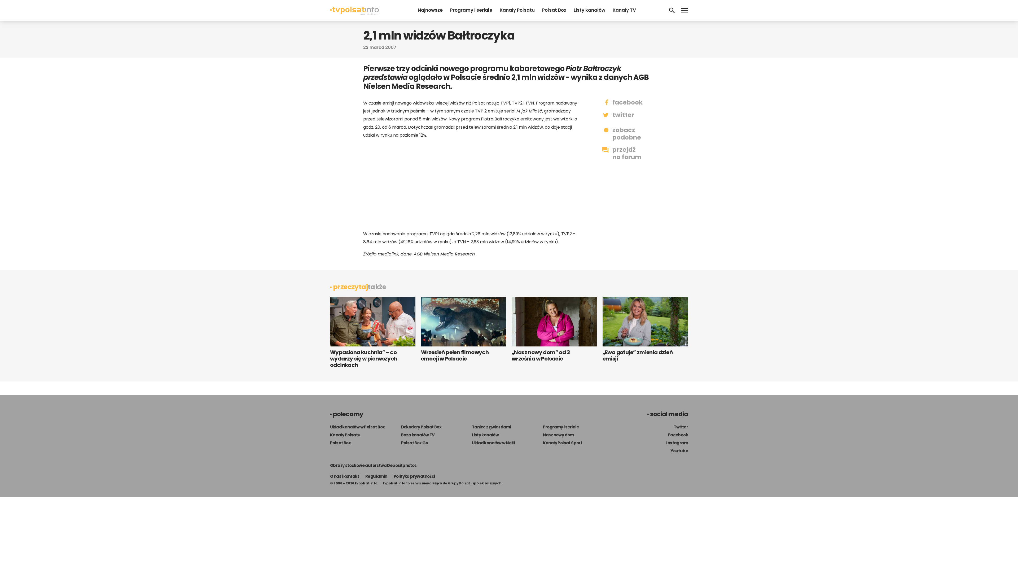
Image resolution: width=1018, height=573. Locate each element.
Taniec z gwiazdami (491, 427)
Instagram (677, 443)
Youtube (679, 451)
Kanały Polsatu (517, 10)
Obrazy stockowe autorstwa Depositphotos (373, 465)
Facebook (678, 435)
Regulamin (376, 476)
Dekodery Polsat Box (421, 427)
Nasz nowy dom (558, 435)
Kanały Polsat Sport (562, 443)
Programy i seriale (471, 10)
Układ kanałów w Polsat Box (357, 427)
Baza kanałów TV (418, 435)
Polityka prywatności (414, 476)
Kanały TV (624, 10)
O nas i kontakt (344, 476)
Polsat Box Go (414, 443)
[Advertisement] (472, 184)
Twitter (681, 427)
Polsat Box (554, 10)
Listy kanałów (589, 10)
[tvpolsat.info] (354, 14)
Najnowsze (430, 10)
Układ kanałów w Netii (493, 443)
